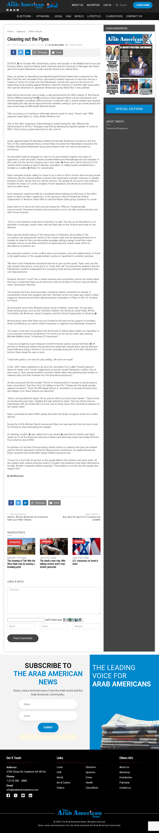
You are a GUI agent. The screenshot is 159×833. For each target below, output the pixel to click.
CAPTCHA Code (53, 620)
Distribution (125, 777)
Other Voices (35, 31)
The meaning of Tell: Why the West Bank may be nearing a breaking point (21, 563)
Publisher (124, 782)
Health (89, 782)
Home (10, 31)
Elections (24, 16)
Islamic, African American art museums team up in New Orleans (27, 518)
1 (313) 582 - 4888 (17, 780)
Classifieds (114, 16)
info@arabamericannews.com (22, 789)
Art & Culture (63, 782)
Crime (89, 777)
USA (68, 16)
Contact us (134, 16)
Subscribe (143, 5)
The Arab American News (73, 822)
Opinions (42, 16)
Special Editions (129, 109)
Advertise (93, 5)
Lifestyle (94, 16)
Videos (60, 787)
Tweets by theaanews (117, 128)
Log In (107, 5)
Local (59, 16)
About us (77, 5)
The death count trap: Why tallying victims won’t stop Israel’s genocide (52, 563)
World (79, 16)
